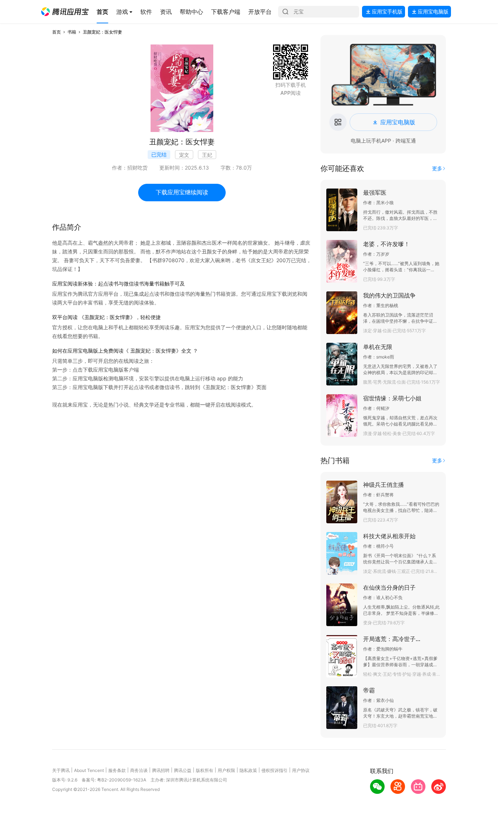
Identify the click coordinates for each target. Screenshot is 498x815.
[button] (65, 11)
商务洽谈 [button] (139, 770)
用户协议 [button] (301, 770)
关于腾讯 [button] (61, 770)
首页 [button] (56, 32)
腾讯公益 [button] (182, 770)
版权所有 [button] (204, 770)
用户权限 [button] (226, 770)
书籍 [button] (71, 32)
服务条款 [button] (117, 770)
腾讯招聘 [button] (161, 770)
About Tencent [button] (89, 770)
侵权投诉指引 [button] (274, 770)
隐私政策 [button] (248, 770)
